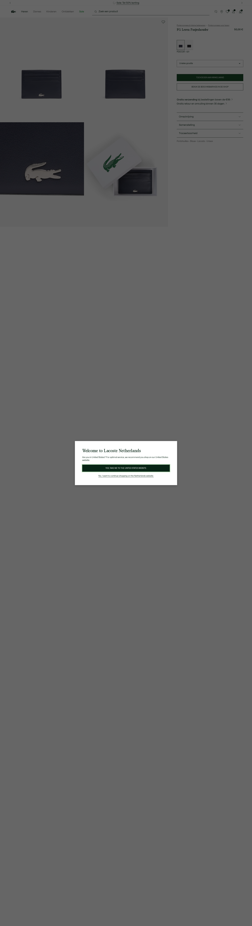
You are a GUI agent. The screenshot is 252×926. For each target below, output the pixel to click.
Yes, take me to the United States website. (126, 468)
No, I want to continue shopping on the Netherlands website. (126, 476)
